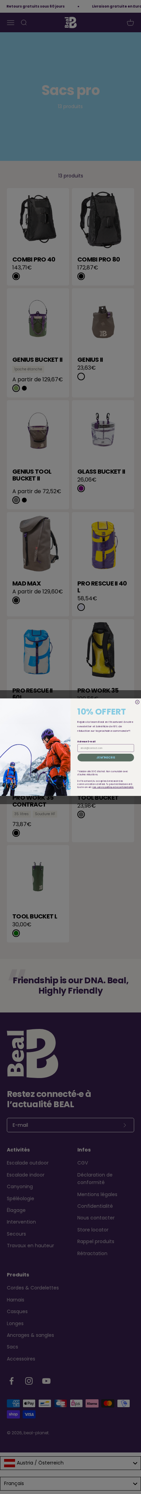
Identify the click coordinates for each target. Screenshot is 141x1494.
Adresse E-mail (86, 741)
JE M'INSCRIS (106, 757)
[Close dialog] (137, 702)
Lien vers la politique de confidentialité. (112, 787)
